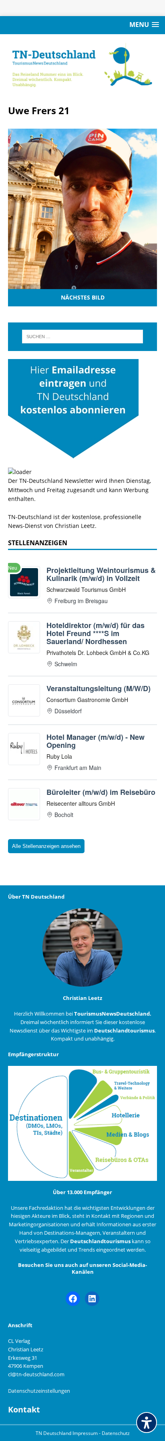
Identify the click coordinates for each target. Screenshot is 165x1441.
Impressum (85, 1433)
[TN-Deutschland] (82, 65)
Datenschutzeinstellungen (39, 1390)
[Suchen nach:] (83, 336)
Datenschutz (116, 1433)
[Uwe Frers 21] (82, 284)
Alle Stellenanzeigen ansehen (46, 846)
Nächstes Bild (83, 297)
